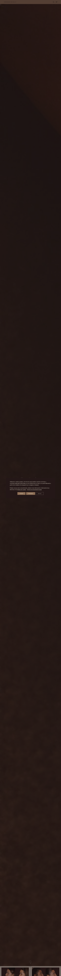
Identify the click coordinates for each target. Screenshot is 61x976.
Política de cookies (21, 489)
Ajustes (39, 493)
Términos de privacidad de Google (34, 489)
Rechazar (30, 493)
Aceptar (21, 493)
